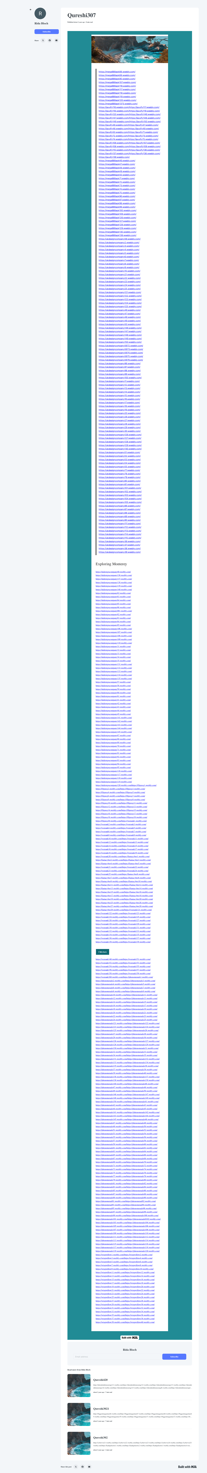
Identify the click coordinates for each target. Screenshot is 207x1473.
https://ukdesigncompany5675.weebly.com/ (121, 356)
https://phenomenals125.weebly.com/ (112, 1030)
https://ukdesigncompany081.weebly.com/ (114, 610)
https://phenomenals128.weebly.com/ (112, 1044)
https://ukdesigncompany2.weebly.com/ (119, 242)
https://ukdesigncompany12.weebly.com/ (119, 385)
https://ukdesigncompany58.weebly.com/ (113, 685)
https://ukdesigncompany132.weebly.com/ (114, 667)
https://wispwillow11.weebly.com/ (110, 1272)
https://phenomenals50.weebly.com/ (142, 1090)
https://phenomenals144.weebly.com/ (144, 1115)
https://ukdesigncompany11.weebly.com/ (119, 381)
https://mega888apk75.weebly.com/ (117, 192)
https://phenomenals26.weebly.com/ (143, 1030)
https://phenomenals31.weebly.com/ (143, 1048)
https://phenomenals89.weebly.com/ (111, 1197)
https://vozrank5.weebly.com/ (133, 827)
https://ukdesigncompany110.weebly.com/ (114, 642)
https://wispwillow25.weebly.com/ (110, 1297)
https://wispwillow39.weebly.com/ (110, 1322)
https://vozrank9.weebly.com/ (133, 835)
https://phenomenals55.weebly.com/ (111, 1137)
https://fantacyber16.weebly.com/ (138, 891)
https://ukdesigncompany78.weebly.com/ (120, 473)
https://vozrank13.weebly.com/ (135, 842)
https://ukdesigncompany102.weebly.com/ (120, 491)
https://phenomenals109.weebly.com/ (112, 1233)
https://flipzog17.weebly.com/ (134, 813)
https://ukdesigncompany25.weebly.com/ (120, 289)
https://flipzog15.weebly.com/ (134, 810)
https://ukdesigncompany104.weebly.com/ (120, 498)
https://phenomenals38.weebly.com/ (142, 1069)
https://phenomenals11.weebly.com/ (142, 994)
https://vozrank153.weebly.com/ (137, 962)
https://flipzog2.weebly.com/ (108, 788)
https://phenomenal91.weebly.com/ (111, 1201)
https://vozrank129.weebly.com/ (137, 923)
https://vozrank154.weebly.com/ (109, 966)
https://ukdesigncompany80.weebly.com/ (120, 481)
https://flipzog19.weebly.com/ (134, 817)
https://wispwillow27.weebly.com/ (110, 1300)
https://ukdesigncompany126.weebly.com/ (120, 434)
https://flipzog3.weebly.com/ (132, 788)
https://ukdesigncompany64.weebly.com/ (113, 600)
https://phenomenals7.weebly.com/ (140, 987)
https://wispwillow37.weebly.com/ (110, 1318)
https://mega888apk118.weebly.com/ (117, 93)
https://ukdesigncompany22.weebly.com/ (120, 278)
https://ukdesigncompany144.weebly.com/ (114, 728)
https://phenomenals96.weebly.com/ (141, 1208)
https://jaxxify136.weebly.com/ (144, 150)
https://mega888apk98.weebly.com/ (117, 203)
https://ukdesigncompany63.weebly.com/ (113, 596)
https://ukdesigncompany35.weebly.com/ (113, 660)
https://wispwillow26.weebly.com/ (140, 1297)
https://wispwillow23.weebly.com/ (110, 1293)
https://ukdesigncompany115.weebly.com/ (120, 538)
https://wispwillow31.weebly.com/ (110, 1307)
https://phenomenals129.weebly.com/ (144, 1044)
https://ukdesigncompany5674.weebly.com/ (121, 352)
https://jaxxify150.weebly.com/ (145, 121)
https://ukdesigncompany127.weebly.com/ (120, 438)
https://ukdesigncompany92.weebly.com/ (113, 756)
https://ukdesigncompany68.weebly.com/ (113, 738)
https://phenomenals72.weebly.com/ (142, 1165)
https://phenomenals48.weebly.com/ (142, 1087)
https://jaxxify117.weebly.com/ (144, 107)
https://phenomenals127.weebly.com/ (144, 1041)
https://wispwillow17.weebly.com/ (110, 1282)
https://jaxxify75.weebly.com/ (143, 139)
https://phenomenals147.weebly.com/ (144, 1094)
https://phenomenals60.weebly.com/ (142, 1144)
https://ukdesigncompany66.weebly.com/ (113, 607)
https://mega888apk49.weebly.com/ (117, 171)
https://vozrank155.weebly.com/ (137, 966)
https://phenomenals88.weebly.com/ (142, 1194)
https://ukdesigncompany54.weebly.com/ (120, 463)
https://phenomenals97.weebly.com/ (111, 1211)
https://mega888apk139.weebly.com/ (117, 235)
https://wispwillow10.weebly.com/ (139, 1268)
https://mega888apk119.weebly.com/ (117, 96)
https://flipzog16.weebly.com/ (108, 813)
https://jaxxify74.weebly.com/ (113, 139)
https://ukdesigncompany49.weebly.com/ (120, 320)
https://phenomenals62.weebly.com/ (142, 1147)
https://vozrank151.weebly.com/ (137, 959)
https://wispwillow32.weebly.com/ (140, 1307)
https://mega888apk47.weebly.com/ (117, 164)
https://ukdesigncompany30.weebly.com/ (120, 431)
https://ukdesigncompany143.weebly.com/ (114, 724)
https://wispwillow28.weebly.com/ (140, 1300)
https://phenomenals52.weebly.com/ (142, 1129)
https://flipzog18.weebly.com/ (108, 817)
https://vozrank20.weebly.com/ (109, 856)
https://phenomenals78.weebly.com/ (142, 1176)
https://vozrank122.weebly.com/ (109, 913)
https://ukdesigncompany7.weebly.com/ (119, 260)
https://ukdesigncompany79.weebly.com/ (120, 477)
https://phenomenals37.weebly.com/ (111, 1069)
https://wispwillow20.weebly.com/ (140, 1286)
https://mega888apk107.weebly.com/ (117, 82)
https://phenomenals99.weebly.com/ (111, 1215)
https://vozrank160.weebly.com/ (109, 976)
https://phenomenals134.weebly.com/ (144, 1062)
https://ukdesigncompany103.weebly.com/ (120, 495)
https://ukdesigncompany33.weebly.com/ (113, 653)
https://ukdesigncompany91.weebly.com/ (113, 753)
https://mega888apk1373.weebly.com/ (118, 103)
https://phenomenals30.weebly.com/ (142, 1037)
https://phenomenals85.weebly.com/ (111, 1190)
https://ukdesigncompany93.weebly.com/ (113, 760)
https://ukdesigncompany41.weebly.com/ (113, 699)
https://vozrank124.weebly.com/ (109, 916)
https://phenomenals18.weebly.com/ (111, 1008)
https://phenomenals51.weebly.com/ (111, 1129)
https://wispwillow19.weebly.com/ (110, 1286)
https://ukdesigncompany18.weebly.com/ (119, 406)
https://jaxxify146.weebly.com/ (145, 114)
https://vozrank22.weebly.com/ (135, 867)
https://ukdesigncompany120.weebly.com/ (114, 785)
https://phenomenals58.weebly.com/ (142, 1140)
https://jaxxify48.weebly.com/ (114, 128)
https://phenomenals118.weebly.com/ (144, 1247)
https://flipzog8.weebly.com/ (108, 799)
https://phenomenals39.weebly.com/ (111, 1073)
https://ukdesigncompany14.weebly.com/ (119, 392)
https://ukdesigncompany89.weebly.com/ (120, 516)
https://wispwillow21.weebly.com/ (110, 1290)
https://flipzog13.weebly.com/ (134, 806)
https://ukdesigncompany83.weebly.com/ (113, 617)
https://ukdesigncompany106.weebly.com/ (114, 628)
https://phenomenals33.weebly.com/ (142, 1051)
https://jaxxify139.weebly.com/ (114, 157)
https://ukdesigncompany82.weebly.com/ (113, 614)
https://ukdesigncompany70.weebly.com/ (113, 746)
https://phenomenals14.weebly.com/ (111, 1001)
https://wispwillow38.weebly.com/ (140, 1318)
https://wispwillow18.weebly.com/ (140, 1282)
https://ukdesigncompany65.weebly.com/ (113, 603)
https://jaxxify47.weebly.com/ (143, 125)
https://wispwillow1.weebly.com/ (110, 1254)
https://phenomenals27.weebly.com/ (111, 1033)
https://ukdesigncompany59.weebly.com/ (113, 689)
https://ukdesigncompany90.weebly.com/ (120, 520)
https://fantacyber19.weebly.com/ (110, 899)
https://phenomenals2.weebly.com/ (111, 980)
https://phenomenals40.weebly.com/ (142, 1073)
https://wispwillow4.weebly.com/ (138, 1258)
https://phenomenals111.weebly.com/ (112, 1236)
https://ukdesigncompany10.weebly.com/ (119, 271)
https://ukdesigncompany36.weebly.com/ (120, 541)
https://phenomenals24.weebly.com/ (111, 1019)
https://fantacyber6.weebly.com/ (136, 874)
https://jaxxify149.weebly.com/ (114, 121)
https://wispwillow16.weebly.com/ (140, 1279)
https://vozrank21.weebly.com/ (109, 867)
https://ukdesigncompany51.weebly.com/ (119, 452)
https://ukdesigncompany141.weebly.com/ (114, 717)
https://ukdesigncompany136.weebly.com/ (114, 575)
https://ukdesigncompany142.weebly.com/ (114, 721)
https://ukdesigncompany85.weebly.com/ (113, 625)
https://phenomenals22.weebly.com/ (111, 1016)
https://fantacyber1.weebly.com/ (136, 856)
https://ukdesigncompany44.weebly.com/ (113, 710)
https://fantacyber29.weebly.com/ (110, 909)
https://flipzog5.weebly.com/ (132, 792)
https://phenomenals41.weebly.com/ (143, 1101)
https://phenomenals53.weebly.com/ (111, 1133)
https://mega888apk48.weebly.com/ (117, 168)
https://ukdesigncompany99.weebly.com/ (120, 374)
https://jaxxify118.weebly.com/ (114, 111)
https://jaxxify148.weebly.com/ (144, 118)
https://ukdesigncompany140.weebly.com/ (114, 589)
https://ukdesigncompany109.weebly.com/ (114, 639)
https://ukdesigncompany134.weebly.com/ (114, 674)
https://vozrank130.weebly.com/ (109, 927)
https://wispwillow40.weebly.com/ (140, 1322)
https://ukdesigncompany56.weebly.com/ (120, 239)
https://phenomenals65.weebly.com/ (111, 1154)
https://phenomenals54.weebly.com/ (142, 1133)
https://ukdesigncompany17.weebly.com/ (119, 402)
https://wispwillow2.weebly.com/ (138, 1254)
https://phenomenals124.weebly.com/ (144, 1026)
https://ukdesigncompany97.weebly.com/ (119, 367)
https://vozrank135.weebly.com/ (137, 934)
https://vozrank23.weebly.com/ (109, 870)
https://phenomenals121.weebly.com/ (112, 1023)
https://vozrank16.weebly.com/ (109, 849)
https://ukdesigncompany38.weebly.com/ (120, 548)
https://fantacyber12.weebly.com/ (138, 884)
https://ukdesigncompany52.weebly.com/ (120, 456)
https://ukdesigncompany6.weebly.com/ (119, 256)
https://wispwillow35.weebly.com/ (110, 1315)
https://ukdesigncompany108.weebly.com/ (114, 635)
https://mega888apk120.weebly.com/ (117, 100)
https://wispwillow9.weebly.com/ (110, 1268)
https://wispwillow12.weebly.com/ (140, 1272)
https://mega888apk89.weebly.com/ (117, 75)
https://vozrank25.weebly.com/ (109, 874)
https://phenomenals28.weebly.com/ (142, 1033)
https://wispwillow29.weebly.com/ (110, 1304)
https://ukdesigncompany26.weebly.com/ (120, 417)
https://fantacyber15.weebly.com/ (110, 891)
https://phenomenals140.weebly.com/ (112, 1083)
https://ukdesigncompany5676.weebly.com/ (121, 360)
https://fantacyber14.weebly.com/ (138, 888)
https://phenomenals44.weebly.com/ (111, 1108)
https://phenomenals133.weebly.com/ (112, 1062)
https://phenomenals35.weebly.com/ (142, 1055)
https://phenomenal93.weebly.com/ (111, 1204)
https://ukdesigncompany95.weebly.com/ (113, 767)
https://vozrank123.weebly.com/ (137, 913)
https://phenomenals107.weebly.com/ (112, 1229)
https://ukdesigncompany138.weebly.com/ (114, 582)
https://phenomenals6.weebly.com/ (111, 987)
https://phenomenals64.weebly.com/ (142, 1151)
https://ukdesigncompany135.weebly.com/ (114, 678)
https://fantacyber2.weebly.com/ (109, 859)
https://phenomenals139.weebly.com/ (144, 1080)
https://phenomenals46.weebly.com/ (143, 1083)
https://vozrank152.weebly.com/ (109, 962)
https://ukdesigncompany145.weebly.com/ (114, 731)
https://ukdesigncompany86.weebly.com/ (120, 506)
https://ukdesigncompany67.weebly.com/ (113, 735)
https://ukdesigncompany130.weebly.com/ (120, 449)
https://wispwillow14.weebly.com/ (140, 1275)
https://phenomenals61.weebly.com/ (111, 1147)
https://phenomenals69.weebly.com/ (111, 1161)
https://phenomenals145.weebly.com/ (112, 1119)
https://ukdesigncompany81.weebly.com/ (119, 484)
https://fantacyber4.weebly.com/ (109, 863)
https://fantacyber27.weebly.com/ (110, 906)
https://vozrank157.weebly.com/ (137, 969)
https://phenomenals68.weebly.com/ (142, 1158)
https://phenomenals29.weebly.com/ (111, 1037)
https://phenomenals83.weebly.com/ (111, 1186)
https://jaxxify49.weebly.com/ (144, 128)
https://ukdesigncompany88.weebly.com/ (120, 513)
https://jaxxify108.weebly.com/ (114, 146)
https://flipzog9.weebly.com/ (132, 799)
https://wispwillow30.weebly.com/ (140, 1304)
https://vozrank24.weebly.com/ (135, 870)
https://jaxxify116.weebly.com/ (114, 107)
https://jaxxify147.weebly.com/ (114, 118)
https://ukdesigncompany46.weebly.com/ (120, 310)
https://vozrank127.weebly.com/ (137, 920)
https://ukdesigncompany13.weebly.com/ (119, 388)
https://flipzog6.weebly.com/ (108, 795)
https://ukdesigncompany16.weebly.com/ (119, 399)
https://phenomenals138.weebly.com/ (112, 1080)
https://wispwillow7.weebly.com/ (110, 1265)
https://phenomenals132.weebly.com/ (144, 1058)
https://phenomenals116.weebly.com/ (144, 1243)
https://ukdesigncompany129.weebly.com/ (120, 445)
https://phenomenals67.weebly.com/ (111, 1158)
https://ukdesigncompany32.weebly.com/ (113, 649)
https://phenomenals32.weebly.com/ (111, 1051)
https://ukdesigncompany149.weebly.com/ (120, 338)
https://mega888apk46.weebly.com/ (117, 160)
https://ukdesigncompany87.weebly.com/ (119, 509)
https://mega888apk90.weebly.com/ (117, 79)
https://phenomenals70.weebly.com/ (142, 1161)
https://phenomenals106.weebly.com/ (144, 1226)
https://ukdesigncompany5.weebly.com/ (119, 253)
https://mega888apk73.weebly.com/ (117, 185)
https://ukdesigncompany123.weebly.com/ (120, 299)
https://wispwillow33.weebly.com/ (110, 1311)
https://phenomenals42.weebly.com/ (111, 1105)
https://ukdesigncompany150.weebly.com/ (120, 342)
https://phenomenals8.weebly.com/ (111, 991)
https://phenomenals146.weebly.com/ (112, 1094)
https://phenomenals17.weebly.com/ (142, 1005)
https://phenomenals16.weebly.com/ (111, 1005)
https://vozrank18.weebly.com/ (109, 852)
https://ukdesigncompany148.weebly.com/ (120, 335)
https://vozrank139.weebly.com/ (137, 941)
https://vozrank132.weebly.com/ (109, 931)
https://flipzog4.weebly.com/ (108, 792)
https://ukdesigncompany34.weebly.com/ (113, 657)
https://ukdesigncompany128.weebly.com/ (120, 441)
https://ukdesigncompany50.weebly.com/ (120, 324)
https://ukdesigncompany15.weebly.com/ (119, 395)
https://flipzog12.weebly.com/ (108, 806)
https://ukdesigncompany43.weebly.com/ (113, 706)
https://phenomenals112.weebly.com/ (144, 1236)
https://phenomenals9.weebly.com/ (140, 991)
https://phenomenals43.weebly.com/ (142, 1105)
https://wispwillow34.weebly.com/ (140, 1311)
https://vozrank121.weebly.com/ (138, 909)
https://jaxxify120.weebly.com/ (114, 114)
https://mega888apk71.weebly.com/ (117, 178)
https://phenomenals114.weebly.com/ (144, 1240)
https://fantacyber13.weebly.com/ (110, 888)
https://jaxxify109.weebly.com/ (145, 146)
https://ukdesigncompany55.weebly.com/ (120, 466)
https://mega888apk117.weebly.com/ (117, 89)
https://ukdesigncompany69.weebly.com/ (113, 742)
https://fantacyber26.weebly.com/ (138, 902)
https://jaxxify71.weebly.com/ (143, 132)
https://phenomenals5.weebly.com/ (140, 984)
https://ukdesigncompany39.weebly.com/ (120, 552)
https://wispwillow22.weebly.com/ (140, 1290)
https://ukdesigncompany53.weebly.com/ (120, 459)
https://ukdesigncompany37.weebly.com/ (119, 545)
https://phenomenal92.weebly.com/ (141, 1201)
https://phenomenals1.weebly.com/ (138, 976)
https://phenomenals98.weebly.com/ (142, 1211)
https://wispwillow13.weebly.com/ (110, 1275)
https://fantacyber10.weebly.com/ (137, 881)
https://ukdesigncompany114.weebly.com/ (120, 534)
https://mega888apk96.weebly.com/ (117, 196)
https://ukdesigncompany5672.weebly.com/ (121, 345)
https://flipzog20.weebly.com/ (108, 820)
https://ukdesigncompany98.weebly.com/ (120, 370)
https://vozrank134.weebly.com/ (109, 934)
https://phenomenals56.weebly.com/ (142, 1137)
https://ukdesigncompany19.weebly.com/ (119, 410)
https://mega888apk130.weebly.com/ (117, 232)
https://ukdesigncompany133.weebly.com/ (114, 671)
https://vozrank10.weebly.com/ (109, 838)
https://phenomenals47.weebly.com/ (111, 1087)
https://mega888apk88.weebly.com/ (117, 71)
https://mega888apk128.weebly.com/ (117, 224)
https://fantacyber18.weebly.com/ (138, 895)
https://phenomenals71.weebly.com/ (111, 1165)
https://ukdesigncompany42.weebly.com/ (113, 703)
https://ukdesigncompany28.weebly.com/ (120, 424)
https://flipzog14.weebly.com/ (108, 810)
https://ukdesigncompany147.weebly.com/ (120, 331)
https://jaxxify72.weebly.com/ (114, 136)
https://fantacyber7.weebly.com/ (109, 877)
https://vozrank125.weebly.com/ (137, 916)
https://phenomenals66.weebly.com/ (142, 1154)
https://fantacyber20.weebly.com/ (138, 899)
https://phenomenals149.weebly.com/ (144, 1097)
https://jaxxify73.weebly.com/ (143, 136)
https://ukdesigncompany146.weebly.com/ (120, 328)
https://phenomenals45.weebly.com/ (142, 1108)
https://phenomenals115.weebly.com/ (112, 1243)
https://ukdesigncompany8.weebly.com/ (119, 264)
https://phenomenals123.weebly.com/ (112, 1026)
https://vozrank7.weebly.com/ (133, 831)
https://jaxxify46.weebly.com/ (114, 125)
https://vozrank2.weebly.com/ (108, 824)
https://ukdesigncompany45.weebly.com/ (113, 714)
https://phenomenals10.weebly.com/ (111, 994)
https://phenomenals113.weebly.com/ (112, 1240)
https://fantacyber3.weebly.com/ (137, 859)
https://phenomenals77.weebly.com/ (111, 1176)
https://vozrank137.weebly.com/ (137, 938)
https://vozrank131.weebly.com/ (137, 927)
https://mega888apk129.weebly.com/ (117, 228)
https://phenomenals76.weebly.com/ (142, 1172)
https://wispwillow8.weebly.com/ (138, 1265)
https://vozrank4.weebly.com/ (108, 827)
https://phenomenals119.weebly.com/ (112, 1250)
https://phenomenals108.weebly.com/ (144, 1229)
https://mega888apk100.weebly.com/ (117, 210)
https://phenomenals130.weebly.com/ (112, 1048)
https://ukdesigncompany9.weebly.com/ (119, 267)
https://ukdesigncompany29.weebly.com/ (120, 427)
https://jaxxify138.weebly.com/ (144, 153)
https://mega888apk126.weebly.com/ (117, 217)
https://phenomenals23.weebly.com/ (142, 1016)
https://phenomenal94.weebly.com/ (141, 1204)
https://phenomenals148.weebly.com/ (112, 1097)
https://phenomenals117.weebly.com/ (112, 1247)
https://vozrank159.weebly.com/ (137, 973)
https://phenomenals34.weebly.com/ (111, 1055)
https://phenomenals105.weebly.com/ (112, 1226)
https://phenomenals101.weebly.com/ (112, 1218)
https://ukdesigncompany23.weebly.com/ (120, 281)
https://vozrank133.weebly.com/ (137, 931)
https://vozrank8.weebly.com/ (108, 835)
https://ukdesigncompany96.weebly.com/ (120, 363)
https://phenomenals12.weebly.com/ (111, 998)
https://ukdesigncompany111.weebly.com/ (120, 523)
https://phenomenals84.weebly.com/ (142, 1186)
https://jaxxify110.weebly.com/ (114, 150)
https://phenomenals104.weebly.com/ (144, 1222)
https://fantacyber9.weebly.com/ (109, 881)
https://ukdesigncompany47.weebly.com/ (119, 313)
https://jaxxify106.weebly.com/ (114, 143)
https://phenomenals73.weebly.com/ (111, 1169)
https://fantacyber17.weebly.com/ (110, 895)
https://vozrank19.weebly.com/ (135, 852)
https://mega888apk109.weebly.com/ (117, 214)
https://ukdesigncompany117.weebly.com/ (114, 774)
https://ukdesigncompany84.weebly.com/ (113, 621)
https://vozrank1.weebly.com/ (134, 820)
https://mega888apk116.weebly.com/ (117, 86)
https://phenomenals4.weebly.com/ (111, 984)
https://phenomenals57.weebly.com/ (111, 1140)
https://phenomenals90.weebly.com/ (142, 1197)
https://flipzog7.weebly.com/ (132, 795)
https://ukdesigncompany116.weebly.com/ (114, 770)
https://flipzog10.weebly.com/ (108, 802)
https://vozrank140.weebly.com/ (109, 959)
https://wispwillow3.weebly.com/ (110, 1258)
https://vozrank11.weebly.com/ (135, 838)
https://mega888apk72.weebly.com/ (117, 182)
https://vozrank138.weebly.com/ (109, 941)
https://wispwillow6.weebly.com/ (138, 1261)
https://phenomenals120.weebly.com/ (144, 1250)
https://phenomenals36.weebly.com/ (143, 1065)
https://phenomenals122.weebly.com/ (144, 1023)
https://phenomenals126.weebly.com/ (112, 1041)
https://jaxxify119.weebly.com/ (144, 111)
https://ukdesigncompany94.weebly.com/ (113, 763)
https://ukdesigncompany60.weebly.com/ (113, 692)
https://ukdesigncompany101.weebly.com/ (120, 488)
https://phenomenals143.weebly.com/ (112, 1115)
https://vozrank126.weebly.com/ (109, 920)
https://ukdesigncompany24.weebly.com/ (120, 285)
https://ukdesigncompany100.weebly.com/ (120, 377)
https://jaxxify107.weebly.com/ (144, 143)
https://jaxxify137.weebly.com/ (114, 153)
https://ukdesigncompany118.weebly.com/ (114, 778)
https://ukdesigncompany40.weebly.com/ (113, 571)
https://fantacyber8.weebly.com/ (137, 877)
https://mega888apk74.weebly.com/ (117, 189)
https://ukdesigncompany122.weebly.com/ (120, 296)
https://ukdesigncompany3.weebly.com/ (119, 246)
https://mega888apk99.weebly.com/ (117, 207)
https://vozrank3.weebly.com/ (133, 824)
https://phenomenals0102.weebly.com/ (144, 1218)
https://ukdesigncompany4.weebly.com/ (119, 249)
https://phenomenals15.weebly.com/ (142, 1001)
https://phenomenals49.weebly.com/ (111, 1090)
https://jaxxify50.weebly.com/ (114, 132)
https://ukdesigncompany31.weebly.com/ (113, 646)
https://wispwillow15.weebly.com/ (110, 1279)
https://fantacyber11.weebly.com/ (110, 884)
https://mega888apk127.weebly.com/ (117, 221)
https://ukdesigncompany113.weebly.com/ (120, 530)
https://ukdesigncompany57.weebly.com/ (113, 681)
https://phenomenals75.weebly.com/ (111, 1172)
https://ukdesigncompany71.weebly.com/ (113, 749)
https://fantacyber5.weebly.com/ (137, 863)
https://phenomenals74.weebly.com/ (142, 1169)
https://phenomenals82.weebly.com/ (142, 1183)
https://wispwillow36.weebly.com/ (140, 1315)
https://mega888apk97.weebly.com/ (117, 200)
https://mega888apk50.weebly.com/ (117, 175)
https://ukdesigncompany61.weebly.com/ (113, 696)
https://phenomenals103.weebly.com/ (112, 1222)
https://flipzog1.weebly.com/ (144, 785)
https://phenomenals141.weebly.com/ (112, 1112)
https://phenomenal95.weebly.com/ (111, 1208)
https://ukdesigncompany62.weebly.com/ (113, 593)
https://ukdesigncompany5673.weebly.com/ (121, 349)
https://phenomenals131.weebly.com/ (112, 1058)
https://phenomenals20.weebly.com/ (111, 1012)
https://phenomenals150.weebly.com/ (112, 1101)
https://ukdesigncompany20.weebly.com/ (120, 413)
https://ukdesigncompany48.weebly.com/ (120, 317)
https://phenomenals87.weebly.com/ (111, 1194)
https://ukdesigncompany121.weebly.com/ (120, 292)
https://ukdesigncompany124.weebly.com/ (120, 303)
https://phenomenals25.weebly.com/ (142, 1019)
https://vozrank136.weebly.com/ (109, 938)
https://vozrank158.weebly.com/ (109, 973)
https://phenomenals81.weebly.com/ (111, 1183)
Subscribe (47, 31)
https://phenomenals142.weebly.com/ (144, 1112)
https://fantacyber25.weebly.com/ (110, 902)
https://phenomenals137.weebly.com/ (144, 1076)
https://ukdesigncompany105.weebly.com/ (120, 502)
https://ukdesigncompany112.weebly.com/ (120, 527)
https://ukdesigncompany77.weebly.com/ (119, 470)
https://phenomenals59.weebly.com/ (111, 1144)
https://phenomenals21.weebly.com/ (142, 1012)
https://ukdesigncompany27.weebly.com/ (119, 420)
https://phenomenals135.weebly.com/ (112, 1065)
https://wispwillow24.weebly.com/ (140, 1293)
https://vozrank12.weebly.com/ (109, 842)
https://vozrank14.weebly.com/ (109, 845)
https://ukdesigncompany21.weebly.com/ (119, 274)
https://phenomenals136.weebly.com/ (112, 1076)
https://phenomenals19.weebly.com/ (142, 1008)
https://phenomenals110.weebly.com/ (144, 1233)
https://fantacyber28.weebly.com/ (138, 906)
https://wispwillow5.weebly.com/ (110, 1261)
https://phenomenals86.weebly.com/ (142, 1190)
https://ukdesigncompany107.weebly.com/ (114, 632)
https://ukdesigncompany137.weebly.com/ (114, 578)
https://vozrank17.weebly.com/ (135, 849)
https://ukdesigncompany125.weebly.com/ (120, 306)
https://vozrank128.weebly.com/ (109, 923)
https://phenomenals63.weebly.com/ (111, 1151)
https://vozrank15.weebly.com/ (135, 845)
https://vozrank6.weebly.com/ (108, 831)
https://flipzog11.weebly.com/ (134, 802)
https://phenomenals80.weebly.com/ (142, 1179)
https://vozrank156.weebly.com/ (109, 969)
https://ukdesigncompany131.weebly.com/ (114, 664)
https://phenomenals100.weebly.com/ (143, 1215)
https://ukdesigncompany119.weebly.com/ (114, 781)
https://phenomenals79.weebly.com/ (111, 1179)
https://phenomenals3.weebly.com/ (140, 980)
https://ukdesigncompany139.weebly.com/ (114, 585)
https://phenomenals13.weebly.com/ (142, 998)
